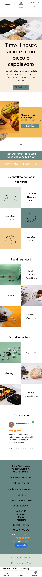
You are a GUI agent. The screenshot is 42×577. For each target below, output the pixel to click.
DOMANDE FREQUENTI (21, 501)
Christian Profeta (22, 423)
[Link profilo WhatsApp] (34, 6)
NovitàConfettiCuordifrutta (31, 274)
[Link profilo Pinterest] (37, 3)
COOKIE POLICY (21, 525)
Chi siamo (21, 514)
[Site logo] (21, 4)
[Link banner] (21, 121)
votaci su (19, 545)
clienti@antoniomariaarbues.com (21, 489)
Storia (21, 517)
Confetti (10, 296)
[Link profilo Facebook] (31, 3)
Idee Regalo (10, 373)
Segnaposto (31, 353)
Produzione (21, 520)
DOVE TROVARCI (21, 506)
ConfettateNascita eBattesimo (31, 197)
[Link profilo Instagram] (34, 3)
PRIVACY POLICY (21, 530)
